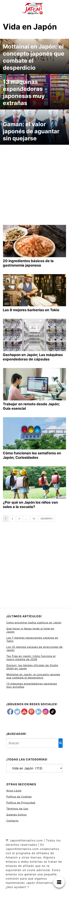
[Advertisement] (34, 182)
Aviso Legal (13, 790)
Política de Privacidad (20, 802)
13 (34, 518)
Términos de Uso (17, 808)
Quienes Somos (16, 814)
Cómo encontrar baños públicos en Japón (33, 622)
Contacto (12, 820)
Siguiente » (47, 518)
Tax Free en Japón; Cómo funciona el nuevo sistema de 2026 (31, 658)
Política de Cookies (19, 796)
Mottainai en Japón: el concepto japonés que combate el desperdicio (33, 676)
